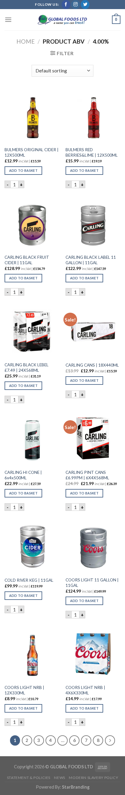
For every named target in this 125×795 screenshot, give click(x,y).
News (59, 777)
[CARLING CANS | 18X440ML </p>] (93, 331)
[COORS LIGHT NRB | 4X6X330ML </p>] (93, 653)
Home (25, 41)
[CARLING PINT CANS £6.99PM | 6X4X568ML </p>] (93, 438)
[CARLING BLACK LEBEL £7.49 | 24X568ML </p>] (32, 331)
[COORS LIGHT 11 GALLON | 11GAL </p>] (93, 546)
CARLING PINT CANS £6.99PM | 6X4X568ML (87, 475)
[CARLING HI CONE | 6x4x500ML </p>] (32, 438)
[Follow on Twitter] (85, 4)
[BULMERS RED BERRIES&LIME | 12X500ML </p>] (93, 116)
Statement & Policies (28, 777)
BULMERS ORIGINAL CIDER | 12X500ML (32, 152)
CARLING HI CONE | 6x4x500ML (23, 475)
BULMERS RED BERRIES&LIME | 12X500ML (92, 152)
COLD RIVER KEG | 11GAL (29, 580)
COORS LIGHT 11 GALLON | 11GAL (92, 582)
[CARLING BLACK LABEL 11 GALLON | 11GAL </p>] (93, 223)
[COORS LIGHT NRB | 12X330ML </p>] (32, 653)
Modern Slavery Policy (93, 777)
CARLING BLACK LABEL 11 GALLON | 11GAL (91, 260)
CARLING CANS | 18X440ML (92, 365)
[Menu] (8, 19)
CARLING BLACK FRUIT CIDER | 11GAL (27, 260)
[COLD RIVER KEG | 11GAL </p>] (32, 546)
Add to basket (23, 170)
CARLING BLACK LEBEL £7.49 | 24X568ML (27, 367)
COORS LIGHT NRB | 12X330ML (24, 690)
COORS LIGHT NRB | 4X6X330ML (85, 690)
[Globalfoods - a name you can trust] (62, 20)
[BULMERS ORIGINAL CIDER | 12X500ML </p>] (32, 116)
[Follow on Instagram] (75, 4)
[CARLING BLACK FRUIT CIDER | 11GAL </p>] (32, 223)
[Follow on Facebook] (66, 4)
